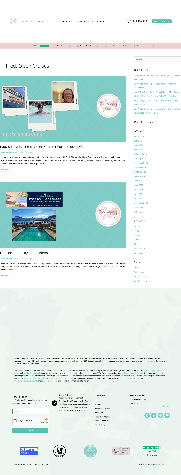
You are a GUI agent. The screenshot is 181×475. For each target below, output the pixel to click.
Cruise (20, 152)
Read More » (5, 169)
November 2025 (141, 167)
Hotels (137, 231)
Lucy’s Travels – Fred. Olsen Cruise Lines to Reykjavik (42, 147)
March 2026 (139, 150)
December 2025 (141, 163)
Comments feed (141, 276)
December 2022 (141, 207)
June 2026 (138, 145)
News (136, 235)
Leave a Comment (8, 152)
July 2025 (138, 181)
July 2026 (138, 141)
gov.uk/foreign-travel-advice (34, 378)
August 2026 (139, 136)
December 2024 (141, 203)
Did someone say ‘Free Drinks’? (25, 253)
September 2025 (141, 176)
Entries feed (139, 272)
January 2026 (140, 158)
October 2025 (140, 172)
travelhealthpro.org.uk (31, 373)
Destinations (83, 21)
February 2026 (140, 154)
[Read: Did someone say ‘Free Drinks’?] (63, 215)
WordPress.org (140, 281)
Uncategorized (140, 253)
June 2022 (138, 212)
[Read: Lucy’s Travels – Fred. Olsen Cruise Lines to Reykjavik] (63, 108)
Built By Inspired (160, 464)
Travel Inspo (139, 248)
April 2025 (138, 194)
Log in (137, 268)
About (100, 21)
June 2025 (138, 185)
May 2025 (138, 189)
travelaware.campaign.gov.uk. (132, 373)
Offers (20, 258)
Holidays (67, 21)
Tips (136, 244)
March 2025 (139, 198)
